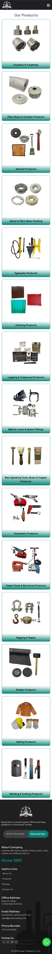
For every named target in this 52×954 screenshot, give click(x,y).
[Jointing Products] (26, 304)
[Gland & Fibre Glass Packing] (26, 200)
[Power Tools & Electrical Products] (26, 564)
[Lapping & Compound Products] (26, 356)
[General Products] (26, 148)
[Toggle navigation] (48, 2)
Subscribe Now (37, 834)
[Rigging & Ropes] (26, 616)
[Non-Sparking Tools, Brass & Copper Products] (26, 460)
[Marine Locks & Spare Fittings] (26, 408)
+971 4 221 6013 (9, 929)
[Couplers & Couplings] (26, 43)
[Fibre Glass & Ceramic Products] (26, 95)
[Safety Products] (26, 720)
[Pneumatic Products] (26, 512)
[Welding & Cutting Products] (26, 773)
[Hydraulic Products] (26, 252)
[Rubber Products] (26, 668)
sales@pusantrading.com (14, 918)
